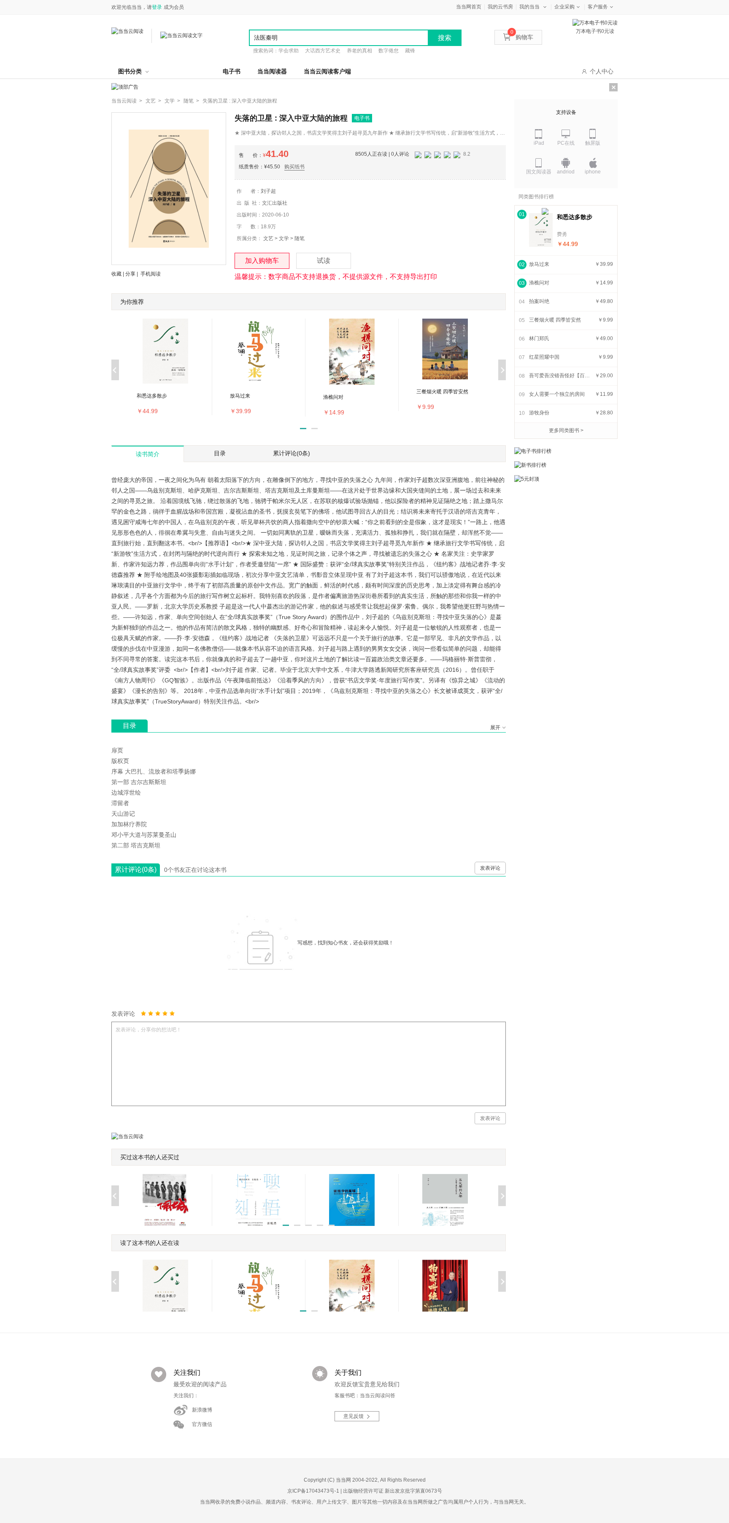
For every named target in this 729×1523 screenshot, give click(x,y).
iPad (539, 143)
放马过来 (539, 264)
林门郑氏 (539, 338)
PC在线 (566, 143)
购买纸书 (294, 167)
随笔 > (191, 101)
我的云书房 (500, 7)
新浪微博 (202, 1410)
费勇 (562, 234)
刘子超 (268, 191)
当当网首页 (468, 7)
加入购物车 (262, 260)
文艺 (268, 238)
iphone (593, 172)
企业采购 (564, 7)
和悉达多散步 (574, 217)
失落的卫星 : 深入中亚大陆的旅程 (239, 101)
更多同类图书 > (566, 430)
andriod (566, 172)
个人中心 (601, 71)
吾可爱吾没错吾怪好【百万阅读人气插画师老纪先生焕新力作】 (560, 376)
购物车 (521, 37)
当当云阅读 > (126, 101)
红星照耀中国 (544, 357)
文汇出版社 (274, 203)
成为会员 (174, 7)
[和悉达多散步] (541, 230)
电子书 (231, 71)
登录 (157, 7)
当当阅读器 (272, 71)
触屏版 (592, 143)
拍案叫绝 (539, 301)
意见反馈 (353, 1416)
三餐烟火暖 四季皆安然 (555, 320)
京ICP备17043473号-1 (313, 1491)
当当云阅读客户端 (327, 71)
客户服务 (598, 7)
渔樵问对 (539, 283)
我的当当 (529, 7)
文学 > (172, 101)
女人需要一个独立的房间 (557, 394)
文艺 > (153, 101)
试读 (323, 260)
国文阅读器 (538, 172)
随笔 (299, 238)
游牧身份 (539, 413)
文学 (284, 238)
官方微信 (202, 1424)
